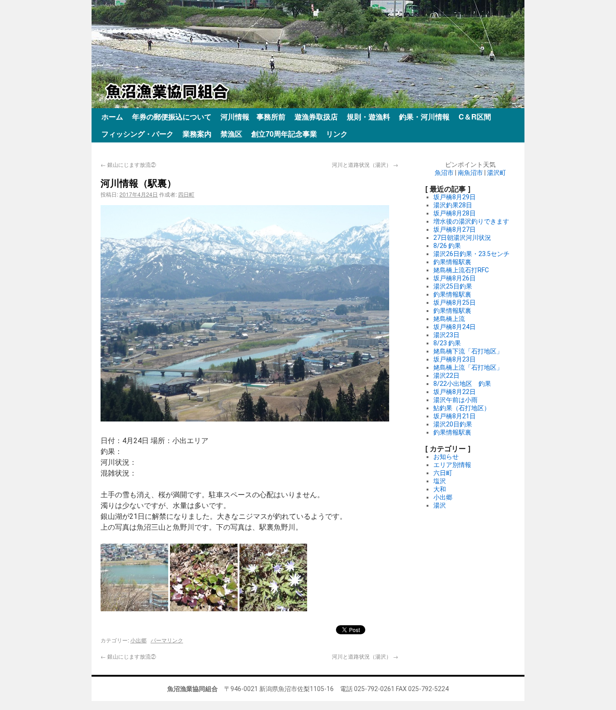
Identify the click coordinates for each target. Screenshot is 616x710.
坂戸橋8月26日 (454, 278)
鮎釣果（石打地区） (461, 408)
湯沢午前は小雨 (455, 399)
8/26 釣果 (447, 245)
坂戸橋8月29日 (454, 197)
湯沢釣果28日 (452, 205)
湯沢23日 (446, 335)
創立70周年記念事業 (284, 133)
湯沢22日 (446, 375)
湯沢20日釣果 (452, 424)
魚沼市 (444, 172)
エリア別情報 (452, 464)
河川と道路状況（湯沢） (365, 164)
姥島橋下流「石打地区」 (468, 351)
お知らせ (446, 456)
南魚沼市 (470, 172)
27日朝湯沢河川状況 (462, 237)
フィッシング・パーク (137, 133)
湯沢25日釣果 (452, 286)
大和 (439, 489)
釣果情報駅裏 (452, 262)
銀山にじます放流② (128, 164)
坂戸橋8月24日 (454, 326)
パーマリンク (167, 640)
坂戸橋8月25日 (454, 302)
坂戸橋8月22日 (454, 391)
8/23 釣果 (447, 343)
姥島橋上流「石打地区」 (468, 367)
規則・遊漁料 (368, 116)
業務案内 (197, 133)
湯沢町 (496, 172)
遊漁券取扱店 (316, 116)
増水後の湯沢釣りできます (471, 221)
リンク (337, 133)
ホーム (112, 116)
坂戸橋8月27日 (454, 229)
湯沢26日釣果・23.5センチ (471, 253)
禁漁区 (231, 133)
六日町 (442, 472)
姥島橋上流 (449, 318)
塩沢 (439, 481)
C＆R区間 (475, 116)
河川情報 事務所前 (253, 116)
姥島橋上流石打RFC (461, 270)
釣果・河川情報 (424, 116)
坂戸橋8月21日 (454, 416)
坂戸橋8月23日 (454, 359)
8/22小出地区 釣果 (462, 383)
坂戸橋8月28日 (454, 213)
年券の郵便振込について (171, 116)
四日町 (186, 194)
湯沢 (439, 505)
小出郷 (138, 640)
